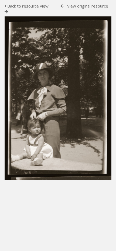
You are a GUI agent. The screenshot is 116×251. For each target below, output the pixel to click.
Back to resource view (27, 6)
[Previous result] (62, 6)
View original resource (87, 6)
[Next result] (6, 12)
